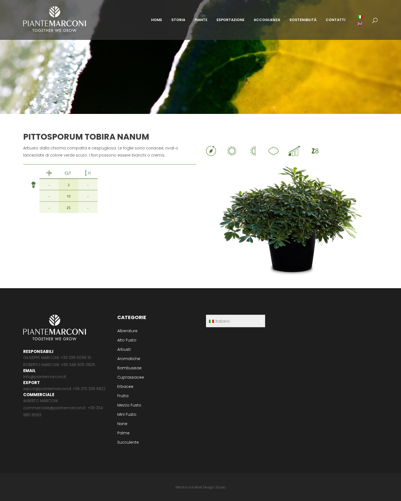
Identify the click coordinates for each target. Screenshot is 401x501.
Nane (122, 423)
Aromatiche (128, 358)
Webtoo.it (183, 487)
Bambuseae (129, 368)
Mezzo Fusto (129, 405)
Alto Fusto (126, 340)
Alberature (127, 331)
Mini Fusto (126, 414)
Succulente (128, 442)
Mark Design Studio (210, 487)
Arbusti (124, 349)
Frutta (122, 396)
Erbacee (125, 386)
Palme (123, 433)
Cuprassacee (130, 377)
